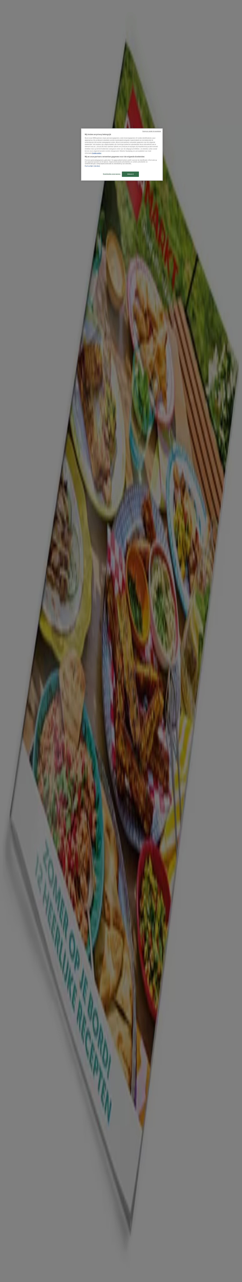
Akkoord (130, 174)
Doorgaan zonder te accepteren (151, 131)
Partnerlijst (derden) (92, 166)
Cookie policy (96, 153)
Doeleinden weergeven (111, 174)
